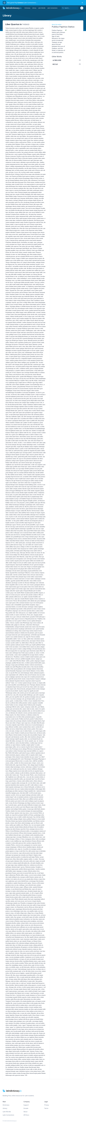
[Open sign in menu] (81, 8)
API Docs (26, 1115)
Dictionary (27, 8)
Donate (26, 1108)
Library (34, 8)
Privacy (46, 1105)
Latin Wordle (41, 8)
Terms (46, 1108)
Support (26, 1105)
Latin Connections (52, 8)
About (25, 1112)
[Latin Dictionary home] (12, 8)
